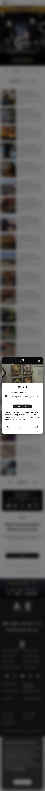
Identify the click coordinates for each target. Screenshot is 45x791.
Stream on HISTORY (21, 406)
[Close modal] (39, 361)
